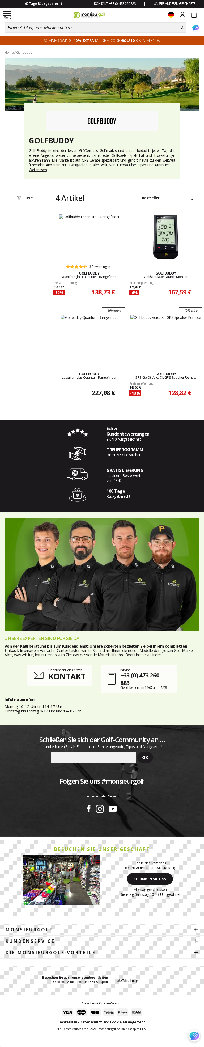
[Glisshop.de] (127, 980)
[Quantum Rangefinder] (89, 337)
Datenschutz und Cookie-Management (112, 1022)
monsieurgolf (29, 930)
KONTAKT (66, 676)
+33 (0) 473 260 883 (140, 679)
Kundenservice (30, 941)
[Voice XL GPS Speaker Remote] (165, 337)
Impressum (68, 1022)
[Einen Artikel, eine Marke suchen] (182, 27)
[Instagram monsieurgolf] (100, 808)
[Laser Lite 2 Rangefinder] (89, 236)
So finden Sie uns (150, 878)
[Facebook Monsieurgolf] (89, 808)
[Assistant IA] (195, 28)
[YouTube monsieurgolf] (113, 808)
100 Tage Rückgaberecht (42, 3)
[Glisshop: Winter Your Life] (89, 15)
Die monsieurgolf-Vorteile (50, 952)
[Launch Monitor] (165, 236)
